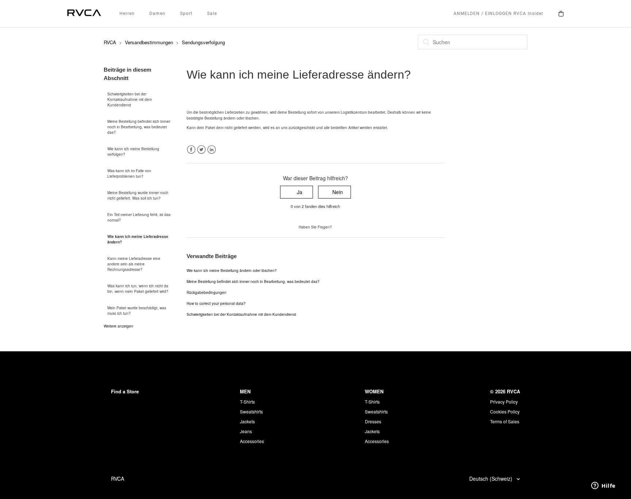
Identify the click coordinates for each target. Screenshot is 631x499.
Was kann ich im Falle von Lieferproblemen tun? (129, 173)
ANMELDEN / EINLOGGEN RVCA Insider (498, 13)
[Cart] (561, 13)
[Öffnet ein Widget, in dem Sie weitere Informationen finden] (603, 486)
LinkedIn (211, 149)
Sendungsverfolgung (203, 42)
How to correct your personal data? (216, 303)
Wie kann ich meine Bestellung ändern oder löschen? (232, 270)
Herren (127, 13)
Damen (157, 13)
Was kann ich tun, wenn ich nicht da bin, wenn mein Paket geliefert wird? (137, 288)
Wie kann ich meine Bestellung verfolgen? (133, 151)
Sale (212, 13)
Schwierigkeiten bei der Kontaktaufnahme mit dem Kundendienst (129, 99)
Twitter (201, 149)
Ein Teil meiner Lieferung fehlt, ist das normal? (139, 217)
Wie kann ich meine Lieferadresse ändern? (137, 239)
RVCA (110, 42)
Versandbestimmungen (149, 42)
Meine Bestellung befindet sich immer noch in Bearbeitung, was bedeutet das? (138, 127)
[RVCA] (84, 14)
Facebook (191, 149)
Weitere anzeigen (118, 326)
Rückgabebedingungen (206, 292)
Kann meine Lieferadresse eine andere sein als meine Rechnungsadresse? (133, 264)
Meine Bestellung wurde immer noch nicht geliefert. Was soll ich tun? (137, 195)
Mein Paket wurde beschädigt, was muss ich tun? (136, 310)
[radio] (296, 192)
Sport (186, 13)
